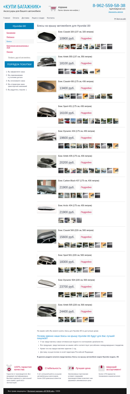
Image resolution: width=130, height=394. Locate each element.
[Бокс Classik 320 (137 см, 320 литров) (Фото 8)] (103, 46)
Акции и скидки (38, 18)
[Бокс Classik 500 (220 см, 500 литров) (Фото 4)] (79, 245)
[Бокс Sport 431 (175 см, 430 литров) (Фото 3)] (73, 121)
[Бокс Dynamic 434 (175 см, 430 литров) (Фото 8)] (103, 145)
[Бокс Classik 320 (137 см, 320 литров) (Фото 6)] (91, 46)
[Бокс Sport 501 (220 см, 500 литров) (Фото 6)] (91, 270)
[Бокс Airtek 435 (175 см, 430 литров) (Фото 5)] (85, 170)
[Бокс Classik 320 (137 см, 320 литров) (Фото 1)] (61, 46)
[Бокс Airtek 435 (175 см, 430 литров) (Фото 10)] (115, 170)
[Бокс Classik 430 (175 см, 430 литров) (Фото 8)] (103, 96)
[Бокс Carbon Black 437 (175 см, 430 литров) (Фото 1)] (61, 195)
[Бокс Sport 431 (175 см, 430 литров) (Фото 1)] (61, 121)
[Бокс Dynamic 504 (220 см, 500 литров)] (46, 283)
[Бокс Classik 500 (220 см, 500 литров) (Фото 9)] (109, 245)
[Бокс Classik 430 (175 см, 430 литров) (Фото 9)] (109, 96)
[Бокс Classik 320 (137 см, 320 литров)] (46, 36)
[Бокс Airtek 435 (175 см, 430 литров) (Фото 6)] (91, 170)
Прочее (10, 52)
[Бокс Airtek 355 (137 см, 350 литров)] (46, 61)
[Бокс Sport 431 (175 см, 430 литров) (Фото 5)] (85, 121)
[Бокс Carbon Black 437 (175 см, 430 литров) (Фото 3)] (73, 195)
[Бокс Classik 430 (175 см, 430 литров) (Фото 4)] (79, 96)
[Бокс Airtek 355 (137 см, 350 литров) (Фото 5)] (85, 71)
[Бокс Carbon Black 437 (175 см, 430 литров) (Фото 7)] (97, 195)
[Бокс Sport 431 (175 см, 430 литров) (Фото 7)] (97, 121)
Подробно (86, 38)
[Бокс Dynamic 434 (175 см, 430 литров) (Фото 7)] (97, 145)
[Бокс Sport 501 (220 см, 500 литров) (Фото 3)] (73, 270)
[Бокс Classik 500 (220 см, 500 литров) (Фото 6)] (91, 245)
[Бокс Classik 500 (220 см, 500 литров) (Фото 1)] (61, 245)
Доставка (25, 18)
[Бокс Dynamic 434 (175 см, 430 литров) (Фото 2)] (67, 145)
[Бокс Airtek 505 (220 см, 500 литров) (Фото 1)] (61, 319)
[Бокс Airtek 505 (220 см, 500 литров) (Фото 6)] (91, 319)
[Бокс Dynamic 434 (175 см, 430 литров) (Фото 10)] (115, 145)
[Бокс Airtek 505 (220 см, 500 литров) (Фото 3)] (73, 319)
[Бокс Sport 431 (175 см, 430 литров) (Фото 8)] (103, 121)
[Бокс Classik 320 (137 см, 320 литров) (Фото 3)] (73, 46)
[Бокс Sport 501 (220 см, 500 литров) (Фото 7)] (97, 270)
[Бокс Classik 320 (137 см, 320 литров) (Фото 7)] (97, 46)
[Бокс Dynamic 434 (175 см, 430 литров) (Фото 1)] (61, 145)
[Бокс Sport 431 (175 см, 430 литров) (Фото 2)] (67, 121)
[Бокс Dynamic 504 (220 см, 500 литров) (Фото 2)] (67, 294)
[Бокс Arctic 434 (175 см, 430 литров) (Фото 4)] (79, 220)
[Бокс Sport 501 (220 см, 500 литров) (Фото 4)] (79, 270)
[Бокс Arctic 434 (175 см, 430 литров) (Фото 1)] (61, 220)
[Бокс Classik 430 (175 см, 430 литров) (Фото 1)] (61, 96)
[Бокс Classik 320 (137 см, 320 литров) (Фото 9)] (109, 46)
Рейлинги (10, 37)
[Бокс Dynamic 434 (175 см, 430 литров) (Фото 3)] (73, 145)
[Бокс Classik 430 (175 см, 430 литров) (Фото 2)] (67, 96)
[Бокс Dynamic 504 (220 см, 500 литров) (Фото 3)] (73, 294)
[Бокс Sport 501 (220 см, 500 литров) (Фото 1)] (61, 270)
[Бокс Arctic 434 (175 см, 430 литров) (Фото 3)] (73, 220)
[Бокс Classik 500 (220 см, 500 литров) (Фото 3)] (73, 245)
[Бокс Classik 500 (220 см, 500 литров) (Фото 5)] (85, 245)
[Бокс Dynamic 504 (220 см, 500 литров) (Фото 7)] (97, 294)
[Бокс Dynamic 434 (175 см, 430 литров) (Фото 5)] (85, 145)
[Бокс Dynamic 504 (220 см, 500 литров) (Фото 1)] (61, 294)
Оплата (16, 18)
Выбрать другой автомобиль (19, 57)
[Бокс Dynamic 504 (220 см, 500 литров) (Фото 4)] (79, 294)
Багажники (11, 33)
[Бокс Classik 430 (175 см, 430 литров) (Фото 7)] (97, 96)
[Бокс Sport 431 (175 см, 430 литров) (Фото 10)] (115, 121)
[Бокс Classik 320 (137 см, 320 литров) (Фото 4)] (79, 46)
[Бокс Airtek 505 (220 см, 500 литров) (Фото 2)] (67, 319)
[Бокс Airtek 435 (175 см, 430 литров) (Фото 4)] (79, 170)
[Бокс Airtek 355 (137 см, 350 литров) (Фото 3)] (73, 71)
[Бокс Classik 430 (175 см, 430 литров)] (46, 86)
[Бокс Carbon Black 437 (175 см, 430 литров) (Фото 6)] (91, 195)
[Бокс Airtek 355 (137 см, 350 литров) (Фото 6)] (91, 71)
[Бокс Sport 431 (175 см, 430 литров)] (46, 111)
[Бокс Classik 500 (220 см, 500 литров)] (46, 236)
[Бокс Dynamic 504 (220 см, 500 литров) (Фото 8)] (103, 294)
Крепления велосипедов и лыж (18, 47)
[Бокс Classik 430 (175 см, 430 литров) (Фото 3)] (73, 96)
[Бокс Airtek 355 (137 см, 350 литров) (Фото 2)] (67, 71)
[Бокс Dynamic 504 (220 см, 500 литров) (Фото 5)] (85, 294)
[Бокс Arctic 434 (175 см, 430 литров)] (46, 209)
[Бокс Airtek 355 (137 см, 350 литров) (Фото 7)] (97, 71)
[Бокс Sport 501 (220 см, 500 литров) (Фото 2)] (67, 270)
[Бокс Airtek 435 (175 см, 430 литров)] (46, 161)
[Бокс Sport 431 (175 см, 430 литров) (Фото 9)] (109, 121)
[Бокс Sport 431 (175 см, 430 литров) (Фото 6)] (91, 121)
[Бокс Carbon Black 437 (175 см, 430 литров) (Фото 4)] (79, 195)
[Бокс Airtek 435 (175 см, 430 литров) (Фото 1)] (61, 170)
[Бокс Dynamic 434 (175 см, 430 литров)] (46, 135)
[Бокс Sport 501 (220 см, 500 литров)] (46, 259)
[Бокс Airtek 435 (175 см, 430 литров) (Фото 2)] (67, 170)
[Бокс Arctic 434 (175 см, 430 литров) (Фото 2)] (67, 220)
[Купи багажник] (22, 8)
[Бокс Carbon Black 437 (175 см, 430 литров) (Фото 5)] (85, 195)
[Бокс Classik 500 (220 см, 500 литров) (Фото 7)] (97, 245)
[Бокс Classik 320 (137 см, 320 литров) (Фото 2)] (67, 46)
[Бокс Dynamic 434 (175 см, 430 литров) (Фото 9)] (109, 145)
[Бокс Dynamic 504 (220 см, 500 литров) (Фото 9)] (109, 294)
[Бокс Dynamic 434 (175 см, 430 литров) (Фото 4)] (79, 145)
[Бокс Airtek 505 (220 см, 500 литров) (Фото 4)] (79, 319)
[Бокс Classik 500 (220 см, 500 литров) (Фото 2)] (67, 245)
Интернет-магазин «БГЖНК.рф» (41, 391)
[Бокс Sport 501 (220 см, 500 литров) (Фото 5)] (85, 270)
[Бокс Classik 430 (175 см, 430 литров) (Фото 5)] (85, 96)
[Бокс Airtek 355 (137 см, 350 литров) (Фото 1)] (61, 71)
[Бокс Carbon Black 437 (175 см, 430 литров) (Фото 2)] (67, 195)
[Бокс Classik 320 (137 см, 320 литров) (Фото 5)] (85, 46)
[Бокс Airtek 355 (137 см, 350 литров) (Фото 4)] (79, 71)
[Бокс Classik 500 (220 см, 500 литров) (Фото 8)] (103, 245)
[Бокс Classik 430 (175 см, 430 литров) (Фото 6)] (91, 96)
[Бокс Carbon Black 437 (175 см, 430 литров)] (46, 187)
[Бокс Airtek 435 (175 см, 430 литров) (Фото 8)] (103, 170)
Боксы (9, 41)
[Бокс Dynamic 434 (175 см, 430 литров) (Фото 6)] (91, 145)
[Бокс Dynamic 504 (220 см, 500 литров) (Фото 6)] (91, 294)
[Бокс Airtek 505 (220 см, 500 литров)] (46, 310)
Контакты (51, 18)
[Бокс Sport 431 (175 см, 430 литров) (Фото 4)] (79, 121)
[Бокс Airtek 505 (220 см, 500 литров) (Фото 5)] (85, 319)
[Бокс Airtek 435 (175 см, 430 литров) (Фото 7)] (97, 170)
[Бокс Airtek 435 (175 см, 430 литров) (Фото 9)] (109, 170)
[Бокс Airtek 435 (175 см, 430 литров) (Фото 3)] (73, 170)
